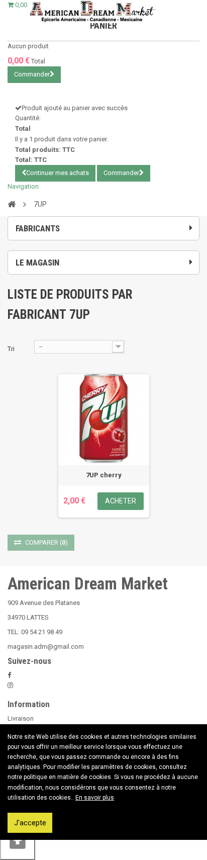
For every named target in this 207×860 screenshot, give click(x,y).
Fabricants (38, 228)
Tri (11, 349)
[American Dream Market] (92, 11)
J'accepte (30, 822)
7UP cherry (104, 475)
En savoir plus (94, 797)
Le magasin (37, 262)
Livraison (21, 718)
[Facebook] (9, 675)
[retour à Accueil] (12, 204)
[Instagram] (10, 685)
